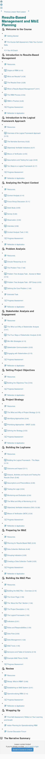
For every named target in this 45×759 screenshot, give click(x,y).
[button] (1, 2)
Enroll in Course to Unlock (22, 749)
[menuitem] (1, 5)
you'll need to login (32, 746)
